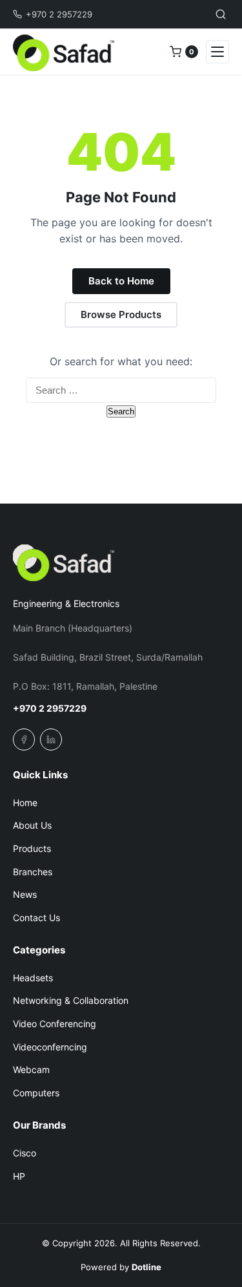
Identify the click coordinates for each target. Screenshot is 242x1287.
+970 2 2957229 (59, 14)
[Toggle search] (220, 14)
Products (32, 848)
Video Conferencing (54, 1023)
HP (19, 1176)
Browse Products (121, 314)
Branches (32, 871)
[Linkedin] (51, 739)
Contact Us (36, 917)
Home (25, 802)
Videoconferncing (50, 1046)
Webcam (31, 1069)
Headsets (33, 977)
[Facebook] (24, 739)
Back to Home (121, 281)
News (25, 894)
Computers (36, 1092)
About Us (32, 825)
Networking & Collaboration (70, 1000)
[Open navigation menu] (217, 51)
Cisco (24, 1152)
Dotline (146, 1267)
